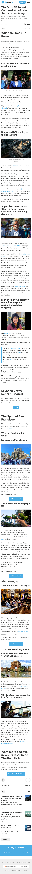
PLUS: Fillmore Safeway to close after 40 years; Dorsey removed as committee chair (11, 830)
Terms (18, 862)
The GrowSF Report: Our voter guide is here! (11, 813)
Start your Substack (11, 866)
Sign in (28, 2)
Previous (6, 785)
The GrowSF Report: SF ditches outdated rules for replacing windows (12, 798)
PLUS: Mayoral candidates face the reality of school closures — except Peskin (11, 817)
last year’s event (23, 631)
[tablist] (5, 791)
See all (5, 839)
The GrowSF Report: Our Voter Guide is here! (11, 827)
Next (26, 785)
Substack (7, 870)
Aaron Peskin (5, 246)
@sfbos (11, 359)
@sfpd (19, 353)
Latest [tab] (7, 792)
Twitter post (8, 333)
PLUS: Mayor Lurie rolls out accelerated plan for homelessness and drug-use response (11, 803)
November (16, 166)
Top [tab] (3, 792)
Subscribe (22, 2)
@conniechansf (15, 348)
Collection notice (25, 862)
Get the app (24, 866)
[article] (16, 802)
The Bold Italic (7, 428)
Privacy (13, 862)
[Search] (29, 791)
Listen (28, 24)
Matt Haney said (20, 286)
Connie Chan (17, 246)
